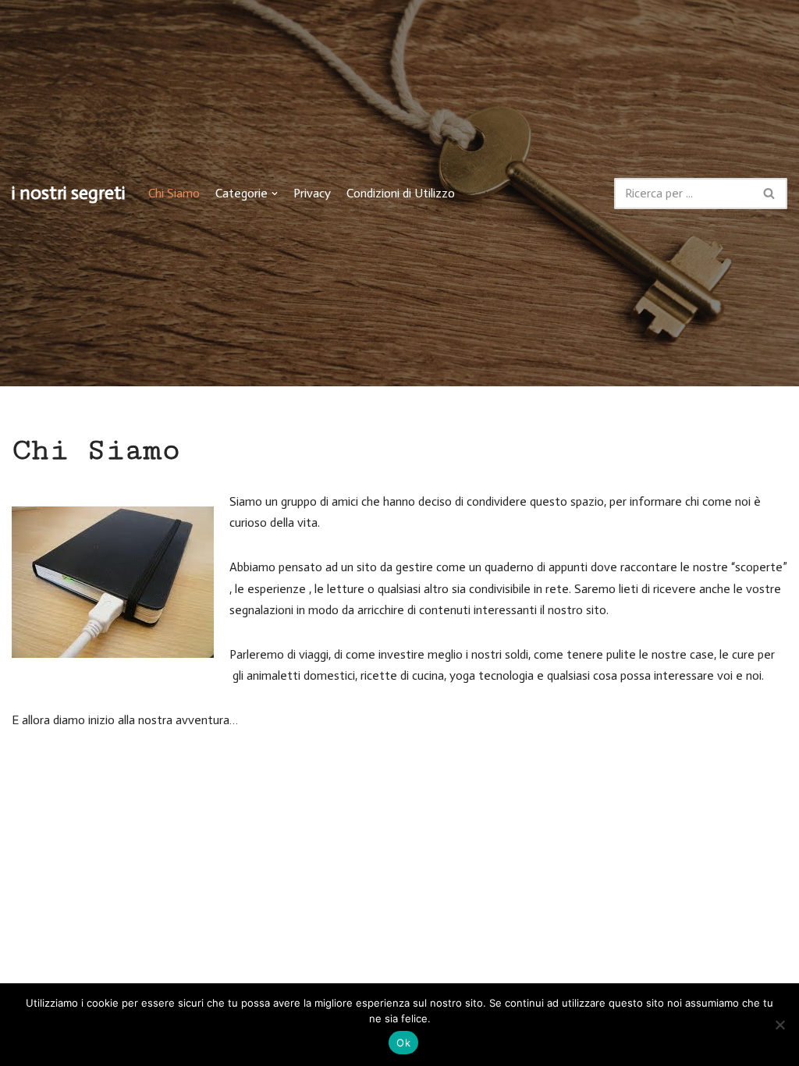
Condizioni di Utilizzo (400, 193)
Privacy (312, 193)
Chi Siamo (174, 193)
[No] (779, 1024)
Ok (403, 1042)
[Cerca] (769, 193)
